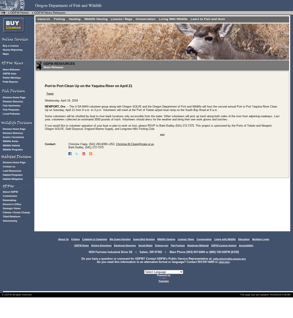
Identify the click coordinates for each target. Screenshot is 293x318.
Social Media (145, 245)
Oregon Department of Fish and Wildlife (68, 5)
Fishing (75, 239)
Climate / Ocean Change (16, 212)
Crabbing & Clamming (94, 239)
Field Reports (10, 81)
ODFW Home (19, 12)
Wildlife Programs (13, 149)
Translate (164, 281)
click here (224, 262)
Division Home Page (14, 97)
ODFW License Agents (224, 245)
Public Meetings (12, 77)
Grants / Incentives (13, 137)
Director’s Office (12, 204)
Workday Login (260, 239)
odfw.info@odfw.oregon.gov (229, 258)
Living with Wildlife (225, 239)
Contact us (9, 166)
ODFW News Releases (49, 12)
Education (244, 239)
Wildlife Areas (10, 141)
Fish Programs (11, 109)
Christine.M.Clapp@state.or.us (135, 144)
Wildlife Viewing (166, 239)
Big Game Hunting (120, 239)
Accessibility (246, 245)
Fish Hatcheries (11, 105)
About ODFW (10, 192)
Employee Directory (125, 245)
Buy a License (11, 45)
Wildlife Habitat (11, 145)
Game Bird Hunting (144, 239)
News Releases (11, 69)
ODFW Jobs (9, 73)
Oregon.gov (161, 245)
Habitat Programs (13, 175)
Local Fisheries (11, 113)
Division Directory (13, 101)
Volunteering (10, 221)
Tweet (50, 93)
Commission (10, 196)
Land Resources (12, 171)
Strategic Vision (12, 208)
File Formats (178, 245)
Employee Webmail (198, 245)
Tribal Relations (11, 216)
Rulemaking (9, 200)
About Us (63, 239)
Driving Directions (101, 245)
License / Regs (186, 239)
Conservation (204, 239)
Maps (6, 54)
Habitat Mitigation (13, 179)
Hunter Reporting (13, 49)
